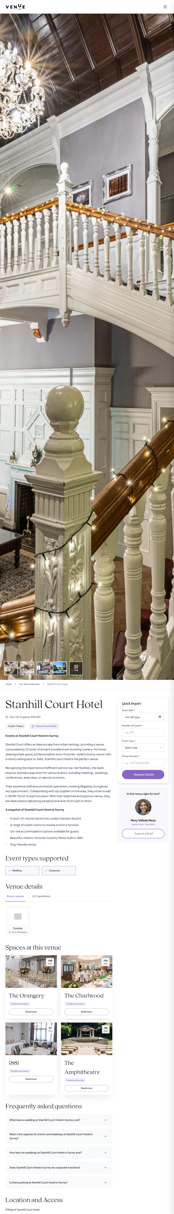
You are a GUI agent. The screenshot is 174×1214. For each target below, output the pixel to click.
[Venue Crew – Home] (15, 6)
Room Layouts (15, 896)
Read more (31, 1011)
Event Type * (128, 741)
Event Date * (128, 710)
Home (8, 684)
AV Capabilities (41, 896)
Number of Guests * (132, 725)
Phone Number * (130, 756)
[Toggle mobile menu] (165, 6)
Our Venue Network (29, 684)
